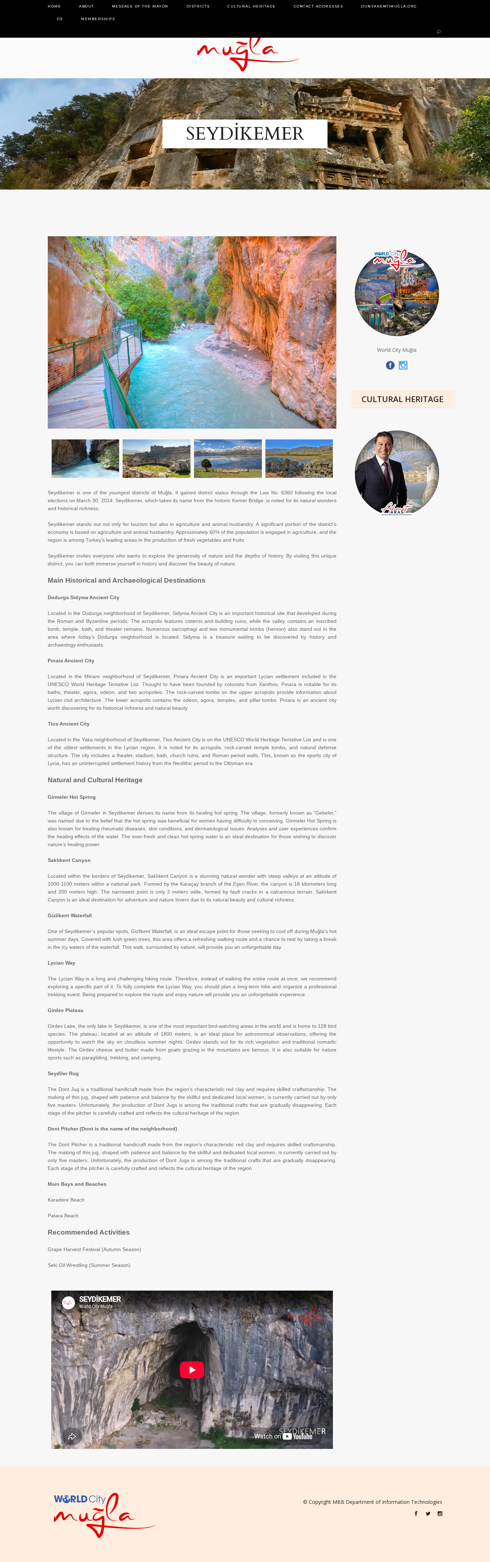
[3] (85, 458)
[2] (299, 458)
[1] (228, 458)
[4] (156, 458)
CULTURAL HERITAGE (402, 398)
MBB (338, 1501)
